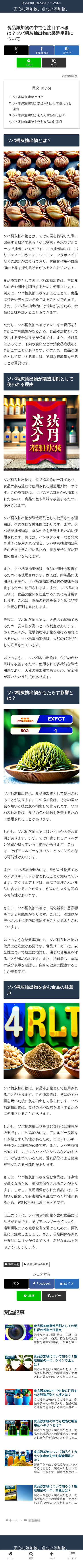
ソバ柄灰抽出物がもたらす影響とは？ (39, 115)
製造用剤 (13, 1264)
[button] (54, 63)
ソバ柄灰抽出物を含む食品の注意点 (37, 121)
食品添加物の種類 (37, 1264)
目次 (35, 88)
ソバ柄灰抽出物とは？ (28, 97)
